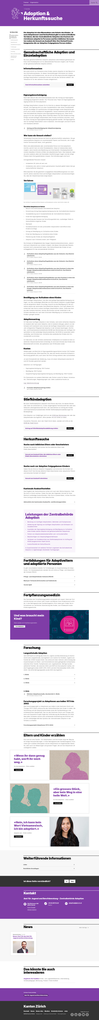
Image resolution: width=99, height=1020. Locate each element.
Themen (26, 2)
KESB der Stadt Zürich (31, 423)
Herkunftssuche (14, 42)
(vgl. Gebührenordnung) (31, 383)
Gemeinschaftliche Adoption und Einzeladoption (14, 36)
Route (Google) (31, 907)
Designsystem (39, 1013)
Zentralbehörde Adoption (16, 44)
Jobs (66, 1011)
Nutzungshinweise (62, 1013)
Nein (72, 881)
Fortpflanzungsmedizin (15, 49)
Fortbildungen (13, 46)
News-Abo (39, 1011)
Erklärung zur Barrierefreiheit (50, 1013)
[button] (49, 84)
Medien (47, 1011)
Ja (66, 881)
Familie (27, 9)
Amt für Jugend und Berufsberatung (36, 995)
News (33, 1011)
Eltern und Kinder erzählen (16, 53)
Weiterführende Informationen (14, 57)
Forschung (13, 51)
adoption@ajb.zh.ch (75, 903)
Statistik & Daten (57, 1011)
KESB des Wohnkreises (59, 415)
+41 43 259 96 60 (53, 903)
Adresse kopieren (31, 909)
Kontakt (12, 59)
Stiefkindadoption (14, 40)
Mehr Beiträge (83, 927)
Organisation (34, 2)
